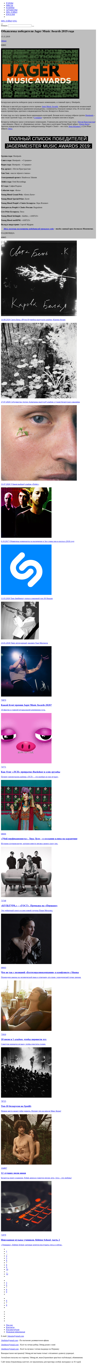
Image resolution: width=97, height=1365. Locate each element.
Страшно (38, 118)
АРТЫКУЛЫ (11, 10)
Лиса (10, 129)
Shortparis (89, 115)
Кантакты (10, 1327)
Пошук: (4, 26)
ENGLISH (10, 14)
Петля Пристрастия (86, 122)
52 (7, 1274)
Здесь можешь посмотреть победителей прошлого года (29, 229)
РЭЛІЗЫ (9, 3)
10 (7, 1269)
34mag (3, 41)
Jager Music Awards (50, 106)
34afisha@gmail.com (9, 1340)
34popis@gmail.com (15, 1336)
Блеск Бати (84, 124)
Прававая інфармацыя (15, 1332)
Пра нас (9, 1325)
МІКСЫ (9, 5)
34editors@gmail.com (10, 1345)
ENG (15, 21)
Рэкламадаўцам (12, 1330)
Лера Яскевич (74, 126)
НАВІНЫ (10, 8)
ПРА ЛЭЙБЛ (11, 12)
